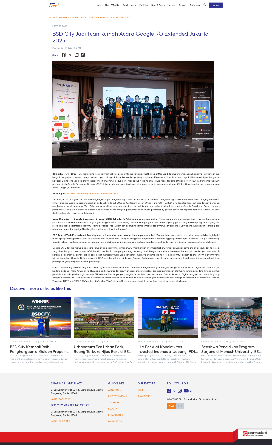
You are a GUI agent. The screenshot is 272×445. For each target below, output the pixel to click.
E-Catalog (195, 5)
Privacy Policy (190, 399)
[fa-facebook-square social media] (169, 390)
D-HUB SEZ (114, 421)
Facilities (143, 5)
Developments (129, 5)
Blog (111, 408)
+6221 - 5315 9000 (60, 421)
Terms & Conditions (208, 399)
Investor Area (116, 396)
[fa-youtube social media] (186, 390)
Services (182, 5)
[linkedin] (76, 54)
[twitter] (70, 55)
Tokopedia (144, 396)
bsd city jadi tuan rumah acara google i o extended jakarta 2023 (102, 17)
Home (98, 5)
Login (216, 4)
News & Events (158, 5)
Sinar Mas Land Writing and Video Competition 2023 (91, 193)
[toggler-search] (205, 5)
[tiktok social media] (174, 391)
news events (63, 17)
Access (171, 5)
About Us (113, 390)
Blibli (141, 390)
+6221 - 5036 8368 (60, 399)
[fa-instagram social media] (179, 390)
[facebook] (63, 54)
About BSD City (112, 5)
